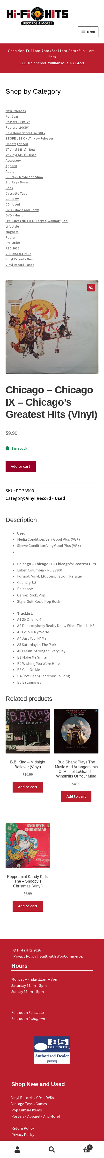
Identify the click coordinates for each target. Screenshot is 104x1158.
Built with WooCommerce (60, 956)
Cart (80, 1145)
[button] (91, 287)
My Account (17, 1149)
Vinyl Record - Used (45, 498)
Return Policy (22, 1128)
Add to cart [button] (27, 786)
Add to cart (20, 466)
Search (52, 1149)
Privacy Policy (22, 1134)
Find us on (27, 1012)
